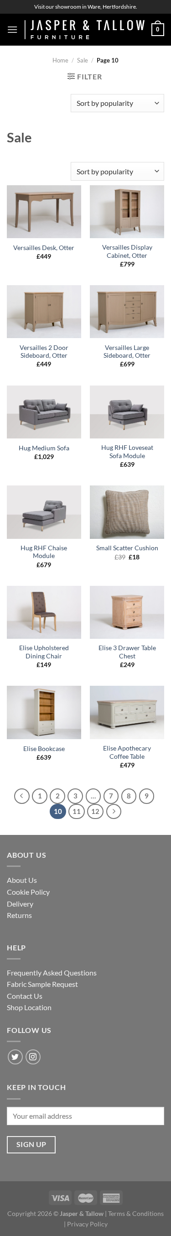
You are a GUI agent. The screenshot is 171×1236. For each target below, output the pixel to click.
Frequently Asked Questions (52, 972)
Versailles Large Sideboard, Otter (127, 352)
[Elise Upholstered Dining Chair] (44, 612)
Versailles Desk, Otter (43, 247)
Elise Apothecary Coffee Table (127, 752)
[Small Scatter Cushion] (127, 511)
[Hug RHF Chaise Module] (44, 511)
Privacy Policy (87, 1224)
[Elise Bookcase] (44, 712)
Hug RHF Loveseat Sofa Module (127, 451)
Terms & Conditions (136, 1213)
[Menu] (12, 29)
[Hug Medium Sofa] (44, 412)
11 (77, 811)
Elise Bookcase (44, 748)
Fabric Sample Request (42, 984)
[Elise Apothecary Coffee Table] (127, 712)
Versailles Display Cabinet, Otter (127, 251)
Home (60, 60)
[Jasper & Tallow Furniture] (85, 30)
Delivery (20, 903)
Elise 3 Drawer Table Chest (127, 652)
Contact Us (24, 995)
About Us (22, 880)
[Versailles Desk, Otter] (44, 211)
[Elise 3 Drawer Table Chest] (127, 612)
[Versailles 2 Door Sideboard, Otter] (44, 311)
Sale (82, 60)
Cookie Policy (28, 891)
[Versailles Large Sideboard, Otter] (127, 311)
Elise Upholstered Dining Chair (44, 652)
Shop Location (29, 1007)
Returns (19, 915)
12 (95, 811)
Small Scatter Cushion (127, 548)
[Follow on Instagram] (33, 1056)
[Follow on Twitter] (15, 1056)
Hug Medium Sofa (44, 448)
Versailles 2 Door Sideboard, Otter (44, 352)
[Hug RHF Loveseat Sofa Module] (127, 412)
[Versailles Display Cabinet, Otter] (127, 211)
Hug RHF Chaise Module (44, 552)
